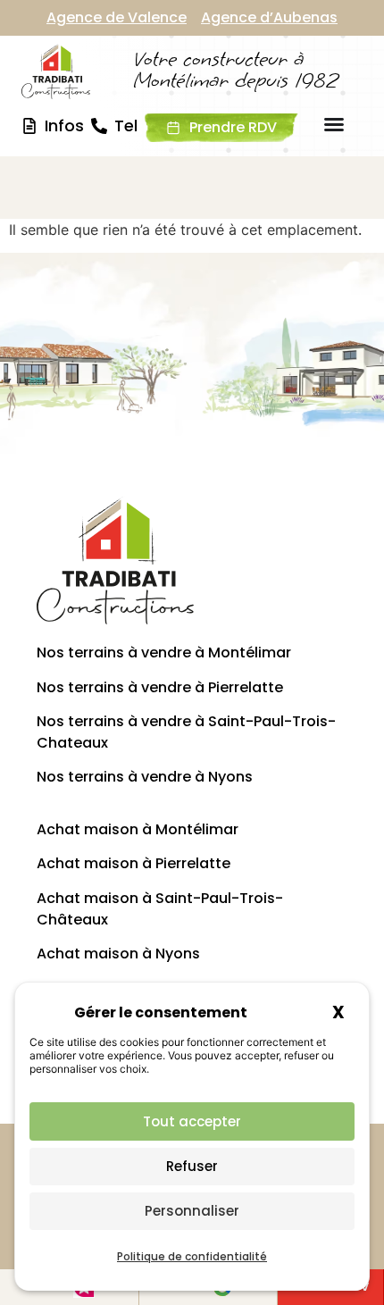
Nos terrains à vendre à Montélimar (164, 652)
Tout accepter (192, 1121)
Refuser (192, 1166)
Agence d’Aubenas (269, 17)
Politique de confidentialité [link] (192, 1256)
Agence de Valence (116, 17)
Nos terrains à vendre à (145, 776)
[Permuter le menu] (334, 124)
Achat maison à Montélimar (137, 829)
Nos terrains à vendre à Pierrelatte (160, 687)
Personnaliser (192, 1210)
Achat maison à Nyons (118, 953)
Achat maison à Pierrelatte (133, 863)
